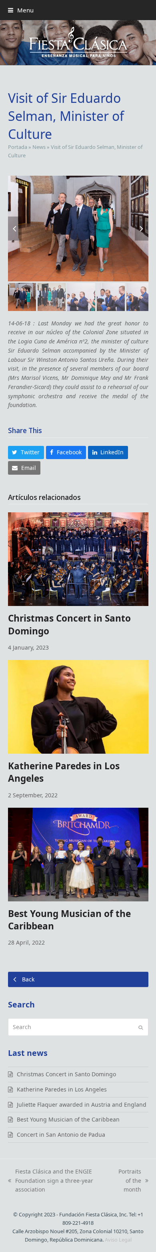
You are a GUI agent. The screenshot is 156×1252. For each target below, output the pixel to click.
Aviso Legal (118, 1239)
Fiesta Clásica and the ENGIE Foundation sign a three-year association (50, 1181)
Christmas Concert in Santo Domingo (66, 1074)
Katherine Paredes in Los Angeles (62, 1089)
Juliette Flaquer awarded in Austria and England (81, 1104)
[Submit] (140, 1027)
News (39, 146)
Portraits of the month (127, 1181)
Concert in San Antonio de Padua (61, 1134)
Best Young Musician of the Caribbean (68, 1119)
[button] (21, 10)
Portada (17, 146)
